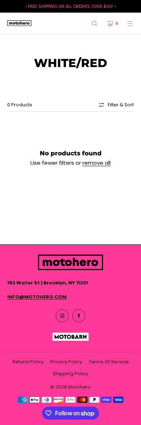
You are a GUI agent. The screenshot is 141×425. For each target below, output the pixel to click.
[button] (94, 23)
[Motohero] (19, 23)
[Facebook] (79, 316)
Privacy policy (66, 361)
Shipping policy (70, 373)
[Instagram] (62, 316)
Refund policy (28, 361)
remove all (96, 163)
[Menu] (126, 23)
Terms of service (109, 361)
